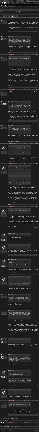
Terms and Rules (33, 430)
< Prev (4, 418)
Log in (36, 0)
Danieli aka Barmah (10, 141)
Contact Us (30, 428)
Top (36, 428)
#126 (37, 139)
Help (32, 428)
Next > (16, 418)
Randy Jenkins (9, 161)
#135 (37, 334)
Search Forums (3, 7)
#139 (37, 398)
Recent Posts (7, 7)
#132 (37, 272)
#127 (37, 161)
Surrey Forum (37, 431)
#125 (37, 119)
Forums (5, 5)
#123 (37, 85)
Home (2, 5)
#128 (37, 202)
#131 (37, 253)
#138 (37, 385)
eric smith (2, 38)
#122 (37, 50)
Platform (2, 428)
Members (9, 5)
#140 (37, 413)
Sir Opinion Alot (3, 22)
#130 (37, 239)
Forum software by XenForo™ (7, 430)
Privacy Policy (37, 430)
